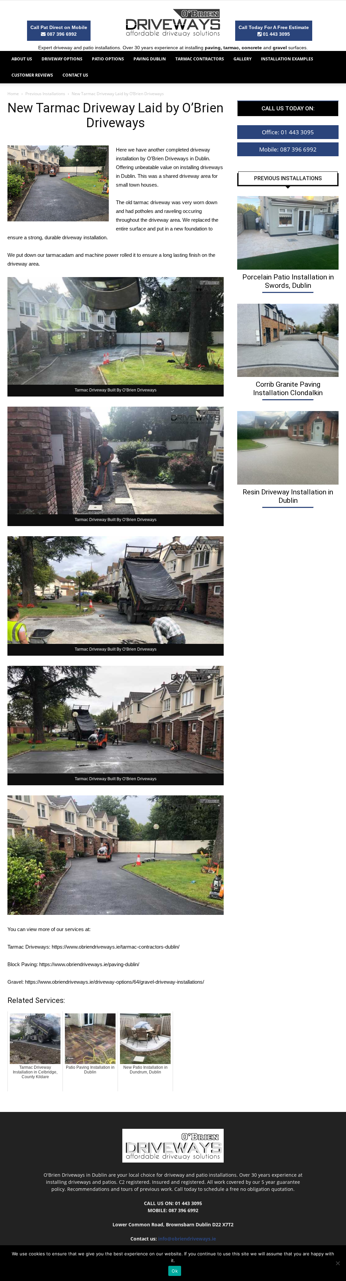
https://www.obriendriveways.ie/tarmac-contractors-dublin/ (115, 947)
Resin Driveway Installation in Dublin (288, 496)
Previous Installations (45, 94)
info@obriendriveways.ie (187, 1238)
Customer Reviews (32, 75)
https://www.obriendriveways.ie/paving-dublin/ (89, 964)
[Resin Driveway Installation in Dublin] (288, 448)
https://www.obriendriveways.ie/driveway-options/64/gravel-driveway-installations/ (114, 982)
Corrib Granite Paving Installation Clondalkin (288, 388)
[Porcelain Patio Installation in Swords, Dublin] (288, 233)
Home (13, 94)
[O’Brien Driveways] (173, 22)
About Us (21, 59)
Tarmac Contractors (199, 59)
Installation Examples (287, 59)
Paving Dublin (149, 59)
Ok (175, 1271)
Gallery (242, 59)
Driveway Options (62, 59)
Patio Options (108, 59)
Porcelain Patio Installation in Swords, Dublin (288, 281)
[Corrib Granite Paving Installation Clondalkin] (288, 340)
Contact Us (75, 75)
